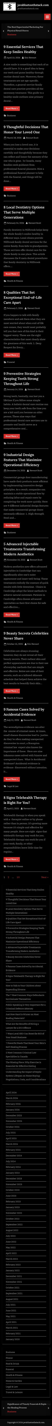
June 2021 (11, 1310)
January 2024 (13, 1172)
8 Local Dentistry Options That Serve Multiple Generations (24, 212)
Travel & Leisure (14, 1392)
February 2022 (13, 1264)
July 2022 (11, 1235)
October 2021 (12, 1287)
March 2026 (12, 1098)
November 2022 (14, 1212)
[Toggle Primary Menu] (47, 17)
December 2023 (14, 1178)
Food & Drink (12, 1363)
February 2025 (13, 1149)
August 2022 (12, 1230)
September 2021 (14, 1293)
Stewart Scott (32, 137)
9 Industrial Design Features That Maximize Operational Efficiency (23, 459)
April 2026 (11, 1092)
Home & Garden (14, 1380)
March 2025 (12, 1144)
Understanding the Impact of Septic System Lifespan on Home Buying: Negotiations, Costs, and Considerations (26, 1075)
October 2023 (12, 1189)
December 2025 (14, 1115)
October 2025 (12, 1126)
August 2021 (12, 1299)
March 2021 (12, 1327)
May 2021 (11, 1316)
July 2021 (11, 1304)
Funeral (11, 362)
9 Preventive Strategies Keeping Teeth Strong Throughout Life (22, 378)
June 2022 (11, 1241)
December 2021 (14, 1276)
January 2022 (13, 1270)
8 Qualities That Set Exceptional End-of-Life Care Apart (23, 297)
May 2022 (11, 1247)
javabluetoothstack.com (33, 5)
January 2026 (13, 1109)
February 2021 (13, 1333)
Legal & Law (12, 786)
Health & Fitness (15, 281)
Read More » (13, 109)
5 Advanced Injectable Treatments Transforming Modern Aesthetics (24, 549)
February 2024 (13, 1166)
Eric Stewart (30, 57)
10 (18, 877)
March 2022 (12, 1258)
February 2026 (13, 1103)
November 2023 (14, 1184)
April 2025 (11, 1138)
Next (44, 877)
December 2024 (14, 1155)
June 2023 (11, 1195)
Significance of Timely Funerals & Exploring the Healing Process (29, 1406)
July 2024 (11, 1161)
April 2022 (11, 1253)
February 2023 (13, 1201)
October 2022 (12, 1218)
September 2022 (14, 1224)
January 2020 (13, 1339)
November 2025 (14, 1121)
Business (11, 34)
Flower (9, 1357)
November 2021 (14, 1281)
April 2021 (11, 1322)
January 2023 (13, 1207)
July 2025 (11, 1132)
